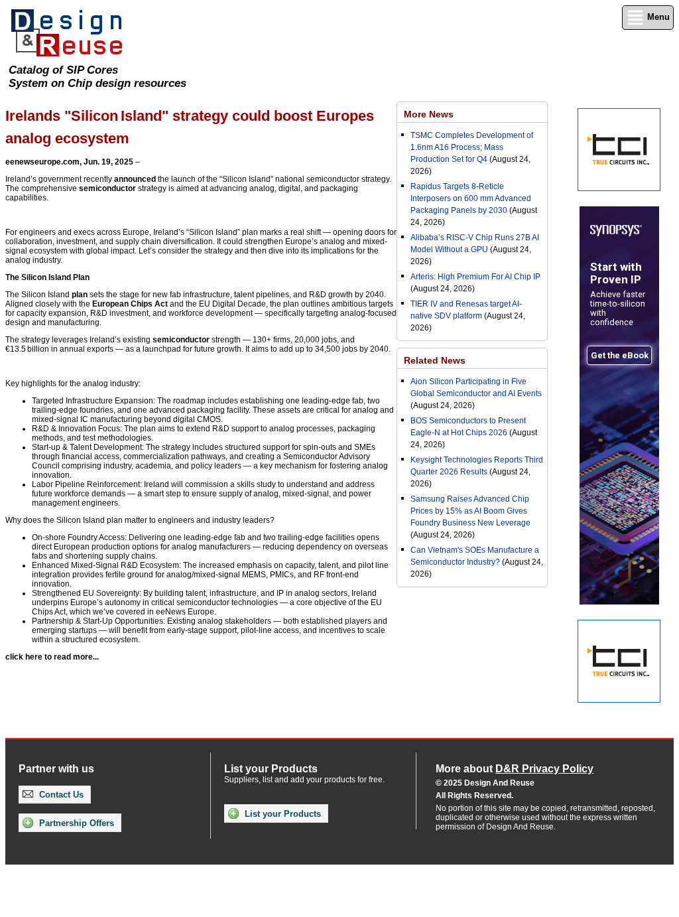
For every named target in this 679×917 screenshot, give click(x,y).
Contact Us (60, 795)
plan (80, 294)
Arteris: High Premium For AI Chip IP (475, 276)
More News (429, 114)
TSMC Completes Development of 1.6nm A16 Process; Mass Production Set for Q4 (471, 147)
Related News (434, 360)
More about (514, 768)
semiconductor (107, 188)
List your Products (281, 814)
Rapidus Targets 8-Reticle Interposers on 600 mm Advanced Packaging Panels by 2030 (470, 198)
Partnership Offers (75, 823)
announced (135, 179)
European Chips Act (130, 304)
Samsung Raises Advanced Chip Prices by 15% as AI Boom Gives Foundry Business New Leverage (470, 511)
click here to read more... (52, 657)
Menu (657, 17)
